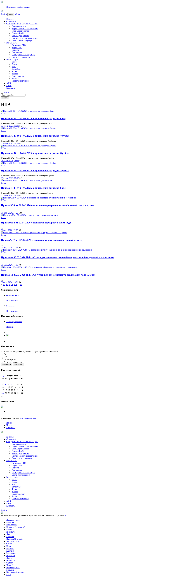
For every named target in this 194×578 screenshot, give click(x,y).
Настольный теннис (15, 572)
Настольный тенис (20, 81)
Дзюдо (14, 64)
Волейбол (16, 69)
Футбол (15, 71)
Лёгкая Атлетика (14, 541)
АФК (8, 83)
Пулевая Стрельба (14, 539)
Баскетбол (10, 522)
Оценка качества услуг (22, 40)
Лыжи (14, 62)
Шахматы (10, 532)
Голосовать (6, 365)
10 (16, 284)
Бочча (9, 529)
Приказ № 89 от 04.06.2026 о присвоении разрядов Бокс (33, 118)
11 (6, 387)
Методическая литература (23, 55)
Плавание (10, 555)
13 (21, 284)
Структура (11, 21)
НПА (3, 113)
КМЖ (8, 85)
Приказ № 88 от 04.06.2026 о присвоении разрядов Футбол (35, 135)
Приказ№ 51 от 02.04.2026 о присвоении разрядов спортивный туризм (41, 240)
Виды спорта (12, 59)
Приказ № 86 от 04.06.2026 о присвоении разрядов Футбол (35, 170)
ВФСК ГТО (11, 43)
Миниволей (11, 525)
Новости (15, 50)
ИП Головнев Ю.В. (28, 418)
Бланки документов (20, 35)
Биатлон (10, 536)
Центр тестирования (21, 57)
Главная (9, 19)
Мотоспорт (11, 553)
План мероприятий (20, 31)
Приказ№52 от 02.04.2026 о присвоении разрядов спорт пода (36, 222)
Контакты (10, 88)
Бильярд (15, 78)
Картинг (10, 551)
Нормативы (17, 47)
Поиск (9, 423)
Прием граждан (19, 26)
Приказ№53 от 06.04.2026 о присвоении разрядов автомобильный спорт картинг (47, 205)
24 (2, 393)
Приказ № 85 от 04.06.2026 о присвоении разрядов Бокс (33, 187)
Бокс (14, 66)
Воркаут (10, 548)
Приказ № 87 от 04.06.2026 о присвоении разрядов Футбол (35, 153)
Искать (5, 98)
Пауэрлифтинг (18, 76)
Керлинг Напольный (15, 527)
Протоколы (17, 52)
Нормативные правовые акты (25, 28)
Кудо (8, 546)
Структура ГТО (19, 45)
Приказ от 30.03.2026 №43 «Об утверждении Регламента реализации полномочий (48, 274)
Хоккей (15, 74)
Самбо (9, 544)
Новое (9, 425)
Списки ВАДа (18, 33)
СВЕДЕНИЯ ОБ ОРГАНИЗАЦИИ (22, 24)
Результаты (18, 365)
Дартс (9, 534)
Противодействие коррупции (25, 38)
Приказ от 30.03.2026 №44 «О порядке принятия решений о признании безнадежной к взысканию (57, 257)
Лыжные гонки (13, 520)
